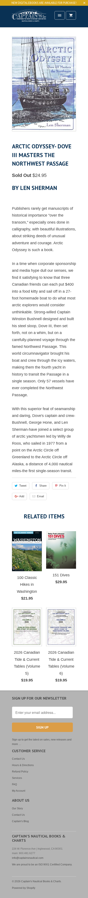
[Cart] (71, 15)
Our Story (17, 808)
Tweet (22, 485)
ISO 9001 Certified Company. (55, 864)
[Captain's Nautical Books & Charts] (29, 18)
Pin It (62, 485)
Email (40, 496)
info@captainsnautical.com (27, 857)
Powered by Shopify (23, 887)
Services (17, 778)
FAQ (14, 784)
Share (43, 485)
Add (21, 496)
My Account (18, 790)
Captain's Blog (20, 821)
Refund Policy (20, 771)
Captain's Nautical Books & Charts (41, 881)
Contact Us (18, 758)
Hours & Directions (23, 765)
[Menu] (59, 15)
